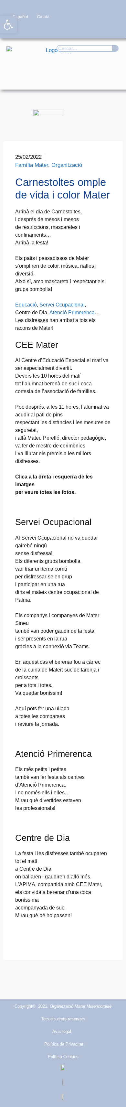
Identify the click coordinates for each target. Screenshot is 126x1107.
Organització (66, 165)
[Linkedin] (113, 29)
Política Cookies (63, 1056)
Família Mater (31, 165)
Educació (26, 304)
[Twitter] (75, 29)
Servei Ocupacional (62, 304)
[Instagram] (87, 29)
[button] (111, 78)
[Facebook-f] (62, 29)
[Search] (115, 48)
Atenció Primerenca (72, 312)
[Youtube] (100, 29)
